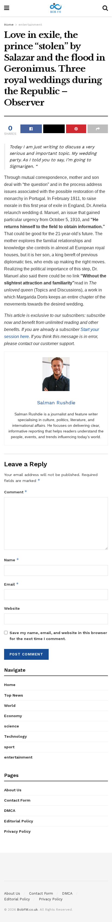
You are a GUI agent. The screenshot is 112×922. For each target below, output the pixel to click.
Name (11, 559)
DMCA (9, 810)
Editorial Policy (18, 821)
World (9, 705)
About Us (12, 790)
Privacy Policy (17, 831)
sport (9, 747)
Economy (13, 716)
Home (9, 25)
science (11, 726)
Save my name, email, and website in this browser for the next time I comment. (58, 636)
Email (11, 584)
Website (12, 608)
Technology (15, 736)
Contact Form (17, 800)
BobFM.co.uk (27, 909)
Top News (13, 695)
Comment (15, 491)
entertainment (30, 25)
